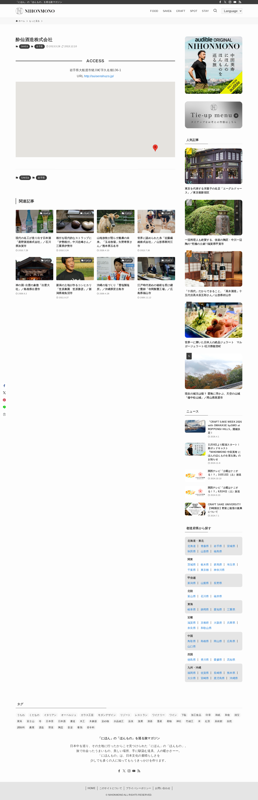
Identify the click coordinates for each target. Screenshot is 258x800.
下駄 (184, 715)
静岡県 (205, 609)
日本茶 (49, 721)
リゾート (125, 715)
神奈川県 (219, 569)
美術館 (218, 721)
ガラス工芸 (87, 715)
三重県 (231, 609)
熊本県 (231, 672)
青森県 (205, 546)
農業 (31, 727)
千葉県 (192, 569)
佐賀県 (205, 672)
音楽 (70, 727)
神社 (179, 721)
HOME (91, 788)
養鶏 (79, 727)
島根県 (205, 641)
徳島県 (192, 659)
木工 (82, 721)
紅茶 (207, 721)
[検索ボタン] (215, 11)
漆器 (150, 721)
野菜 (51, 727)
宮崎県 (205, 678)
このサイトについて (110, 788)
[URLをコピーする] (4, 414)
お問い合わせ (162, 788)
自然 (229, 721)
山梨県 (205, 583)
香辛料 (90, 727)
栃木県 (205, 564)
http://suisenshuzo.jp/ (99, 76)
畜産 (159, 721)
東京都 (205, 569)
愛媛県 (218, 659)
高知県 (231, 659)
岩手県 (39, 46)
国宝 (237, 715)
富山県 (192, 596)
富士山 (30, 721)
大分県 (192, 678)
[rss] (239, 2)
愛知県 (218, 609)
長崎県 (218, 672)
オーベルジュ (68, 715)
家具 (19, 721)
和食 (227, 715)
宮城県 (231, 546)
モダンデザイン (107, 715)
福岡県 (192, 672)
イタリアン (50, 715)
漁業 (140, 721)
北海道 (192, 546)
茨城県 (192, 564)
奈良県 (192, 627)
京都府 (205, 622)
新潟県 (192, 583)
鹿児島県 (219, 678)
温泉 (130, 721)
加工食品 (196, 715)
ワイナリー (158, 715)
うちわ (21, 715)
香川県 (205, 659)
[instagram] (230, 2)
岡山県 (218, 641)
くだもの (34, 715)
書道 (72, 721)
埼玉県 (231, 564)
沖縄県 (234, 678)
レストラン (141, 715)
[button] (155, 148)
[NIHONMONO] (35, 11)
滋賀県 (192, 622)
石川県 (205, 596)
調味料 (21, 727)
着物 (169, 721)
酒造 (41, 727)
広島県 (231, 641)
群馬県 (218, 564)
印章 (208, 715)
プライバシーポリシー (138, 788)
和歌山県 (206, 627)
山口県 (192, 646)
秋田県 (192, 551)
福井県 (218, 596)
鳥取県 (192, 641)
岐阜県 (192, 609)
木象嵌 (93, 721)
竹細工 (189, 721)
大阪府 (218, 622)
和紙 (217, 715)
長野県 (218, 583)
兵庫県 (231, 622)
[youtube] (235, 2)
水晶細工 (119, 721)
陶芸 (60, 727)
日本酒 (62, 721)
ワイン (173, 715)
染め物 (105, 721)
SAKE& (24, 46)
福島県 (218, 551)
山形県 (205, 551)
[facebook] (220, 2)
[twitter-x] (225, 2)
